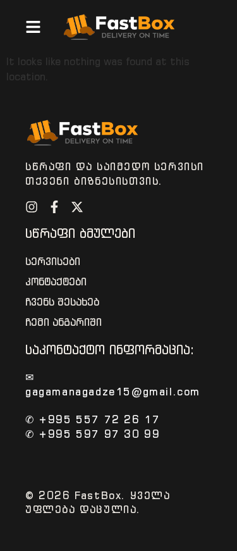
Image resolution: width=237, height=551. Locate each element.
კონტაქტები (56, 282)
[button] (33, 27)
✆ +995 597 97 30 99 (92, 434)
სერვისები (52, 262)
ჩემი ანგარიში (63, 322)
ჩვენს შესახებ (62, 302)
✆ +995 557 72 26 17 (92, 419)
